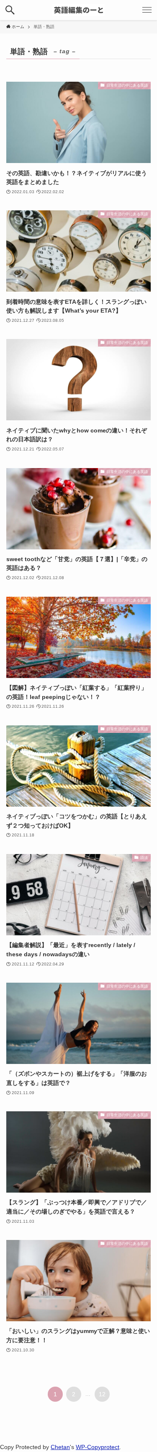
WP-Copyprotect (97, 1447)
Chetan (60, 1447)
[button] (10, 10)
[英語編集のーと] (78, 10)
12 (102, 1394)
